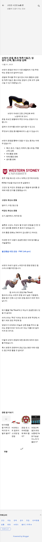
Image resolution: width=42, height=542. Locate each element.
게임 (9, 520)
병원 (9, 524)
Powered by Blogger (21, 536)
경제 (15, 520)
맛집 (27, 520)
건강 (2, 520)
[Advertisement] (21, 32)
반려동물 (35, 520)
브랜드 (16, 524)
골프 (21, 520)
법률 (2, 524)
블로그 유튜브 (27, 524)
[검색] (39, 6)
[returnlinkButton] (3, 5)
